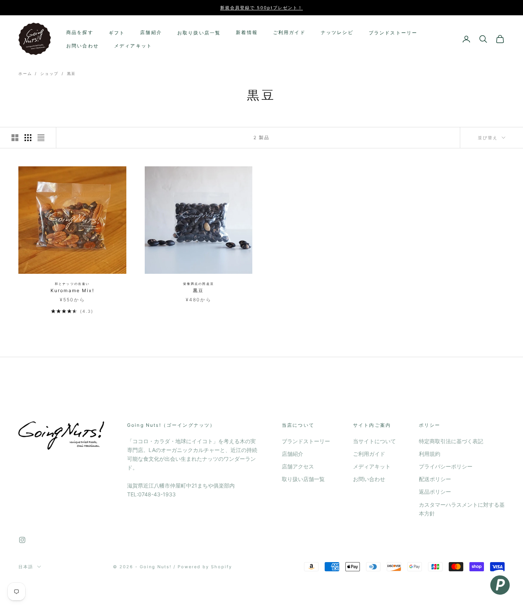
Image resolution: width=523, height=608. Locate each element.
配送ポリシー (435, 479)
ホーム (25, 73)
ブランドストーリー (393, 33)
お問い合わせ (82, 46)
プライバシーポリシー (445, 466)
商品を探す (79, 32)
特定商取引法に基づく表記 (451, 441)
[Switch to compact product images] (41, 137)
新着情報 (247, 32)
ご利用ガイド (289, 32)
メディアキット (133, 46)
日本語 (25, 566)
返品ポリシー (435, 491)
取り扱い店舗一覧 (303, 479)
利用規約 (429, 453)
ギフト (117, 33)
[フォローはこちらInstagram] (22, 540)
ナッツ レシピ (337, 32)
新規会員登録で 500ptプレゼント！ (261, 7)
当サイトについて (374, 441)
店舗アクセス (298, 466)
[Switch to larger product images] (14, 137)
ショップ (49, 73)
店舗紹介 (151, 32)
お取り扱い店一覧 (199, 33)
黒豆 (71, 73)
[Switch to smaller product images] (28, 137)
